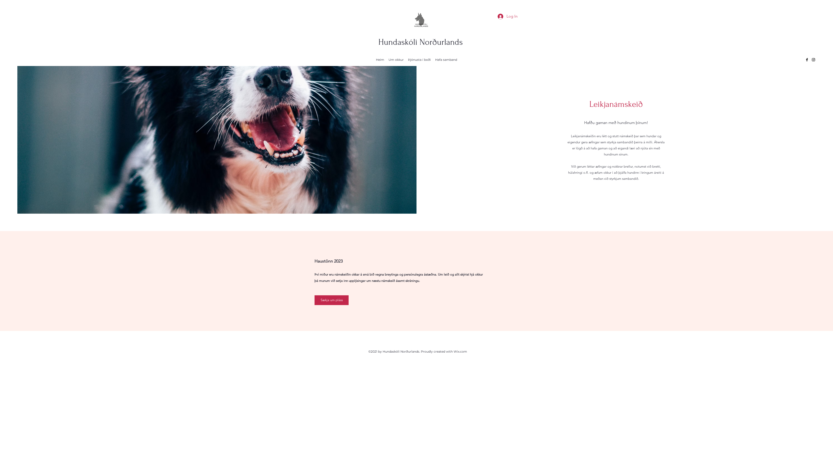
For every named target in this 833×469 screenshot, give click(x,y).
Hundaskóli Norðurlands (420, 42)
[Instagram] (813, 60)
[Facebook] (807, 60)
